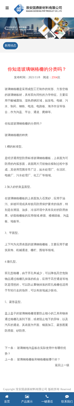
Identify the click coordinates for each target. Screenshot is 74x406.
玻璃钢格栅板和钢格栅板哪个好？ (38, 359)
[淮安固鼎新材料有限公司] (38, 8)
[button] (5, 28)
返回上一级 (62, 365)
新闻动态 (10, 45)
